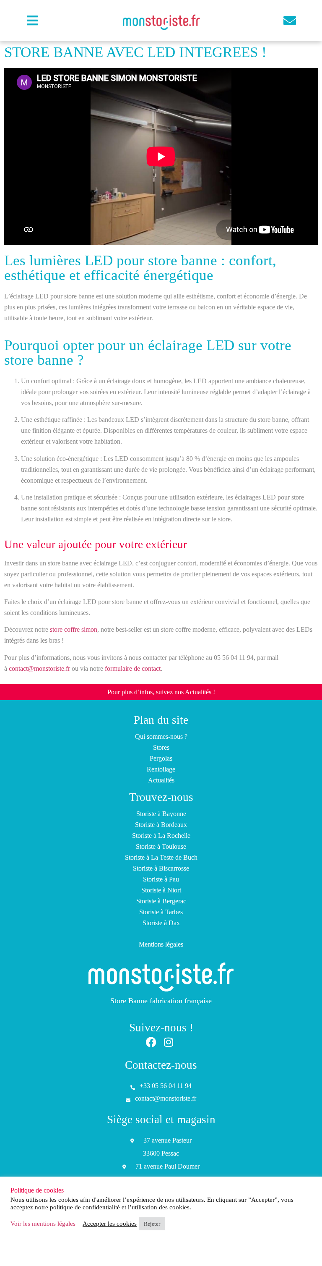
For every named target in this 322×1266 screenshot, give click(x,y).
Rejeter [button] (152, 1224)
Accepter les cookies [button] (110, 1223)
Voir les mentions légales (42, 1223)
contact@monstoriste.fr (39, 668)
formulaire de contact (133, 668)
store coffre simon (73, 629)
